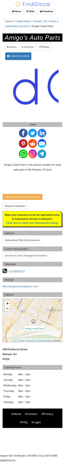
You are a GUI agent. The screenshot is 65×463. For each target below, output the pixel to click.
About (17, 414)
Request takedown (15, 206)
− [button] (7, 309)
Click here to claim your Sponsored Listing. (32, 222)
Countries (47, 11)
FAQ (24, 422)
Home (17, 11)
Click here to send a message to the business (26, 255)
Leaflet (21, 340)
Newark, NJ (40, 21)
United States (22, 21)
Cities (31, 11)
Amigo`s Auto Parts (34, 328)
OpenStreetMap (44, 340)
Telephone (28, 47)
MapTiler (31, 340)
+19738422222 (16, 271)
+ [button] (7, 303)
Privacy (48, 414)
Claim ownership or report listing (22, 197)
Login (37, 422)
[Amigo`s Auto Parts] (33, 321)
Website (45, 47)
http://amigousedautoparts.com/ (20, 286)
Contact (32, 414)
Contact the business (19, 56)
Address (12, 47)
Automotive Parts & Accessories (22, 240)
